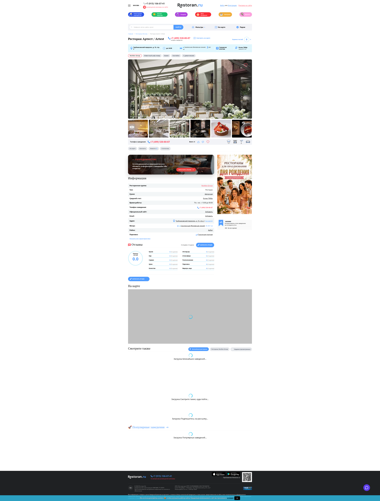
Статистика (165, 148)
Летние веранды (158, 14)
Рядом (242, 27)
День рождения (201, 14)
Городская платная (205, 234)
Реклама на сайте (245, 6)
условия (230, 498)
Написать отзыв (206, 245)
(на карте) (209, 221)
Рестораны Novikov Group (219, 349)
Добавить (209, 212)
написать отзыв (138, 279)
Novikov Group (135, 56)
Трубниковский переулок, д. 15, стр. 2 (146, 48)
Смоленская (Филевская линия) (193, 226)
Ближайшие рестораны (199, 349)
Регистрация (232, 5)
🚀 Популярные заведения (146, 427)
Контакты (143, 148)
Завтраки (225, 14)
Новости (153, 148)
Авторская (209, 194)
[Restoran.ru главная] (190, 5)
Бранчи (245, 14)
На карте (221, 27)
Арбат (210, 230)
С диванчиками (188, 56)
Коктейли (176, 56)
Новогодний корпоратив (135, 14)
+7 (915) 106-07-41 (162, 476)
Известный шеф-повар (152, 56)
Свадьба (181, 14)
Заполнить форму (184, 170)
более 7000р (208, 198)
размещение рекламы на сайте (157, 7)
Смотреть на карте (203, 38)
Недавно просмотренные (242, 349)
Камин (166, 56)
